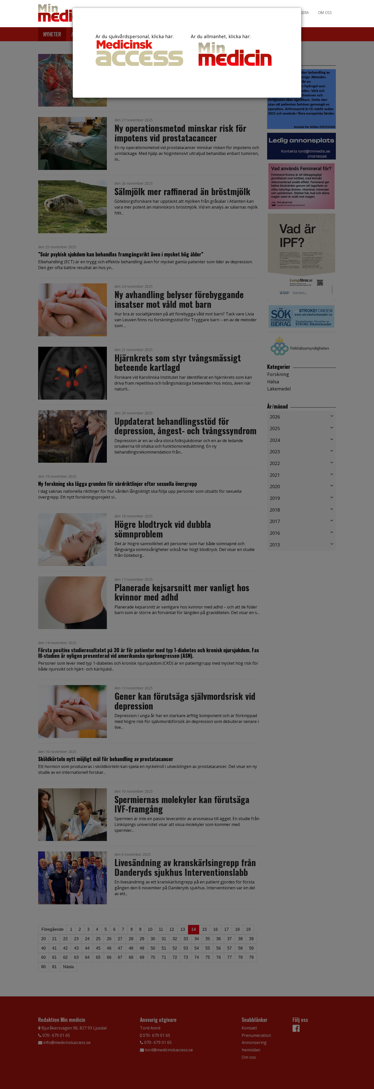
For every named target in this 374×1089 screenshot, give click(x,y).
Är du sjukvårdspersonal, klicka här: (135, 36)
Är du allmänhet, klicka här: (221, 36)
